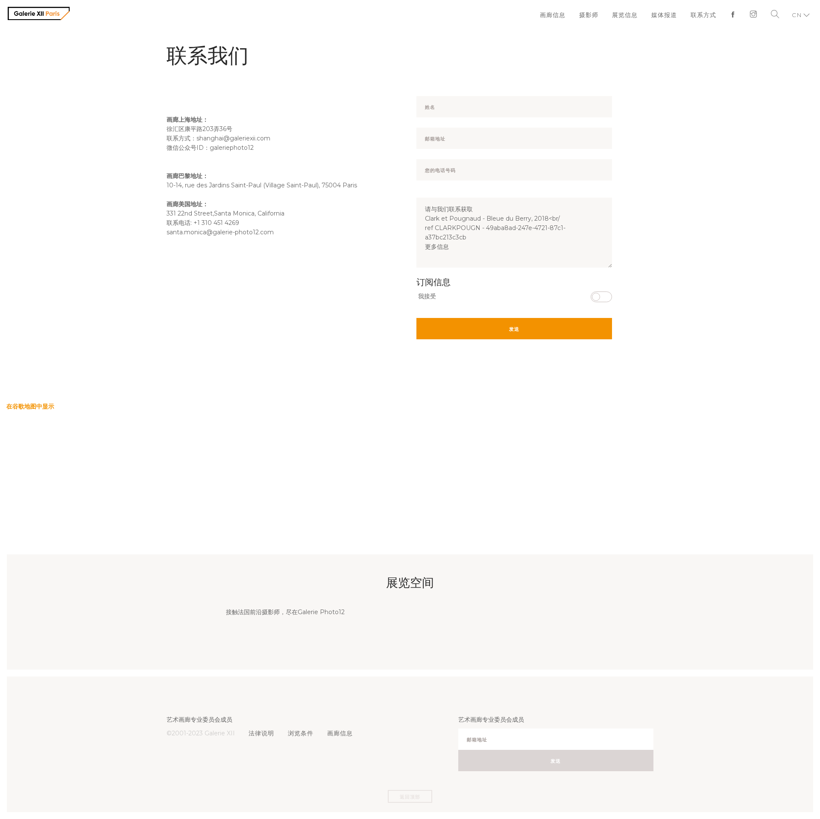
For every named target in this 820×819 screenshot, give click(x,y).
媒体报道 (668, 15)
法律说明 (260, 733)
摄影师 (596, 15)
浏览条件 (298, 733)
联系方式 (706, 15)
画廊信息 (561, 15)
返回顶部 (410, 797)
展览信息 (630, 15)
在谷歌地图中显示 (30, 406)
